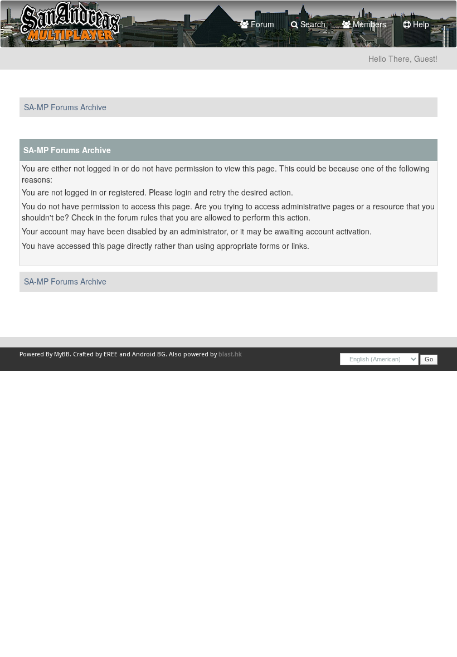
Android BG (149, 354)
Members (368, 24)
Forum (261, 24)
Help (420, 24)
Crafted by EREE (95, 354)
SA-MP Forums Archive (65, 106)
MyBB (62, 354)
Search (311, 24)
